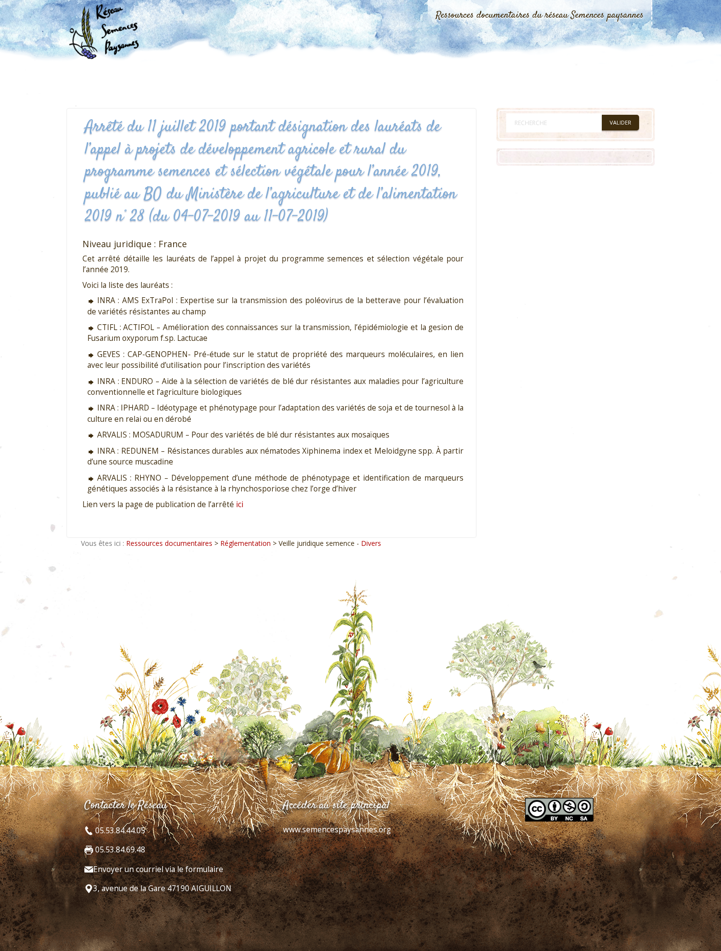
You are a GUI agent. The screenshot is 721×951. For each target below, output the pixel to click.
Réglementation (245, 543)
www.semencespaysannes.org (337, 829)
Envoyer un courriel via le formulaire (158, 869)
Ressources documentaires (169, 543)
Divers (371, 543)
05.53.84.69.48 (119, 850)
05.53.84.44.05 (119, 830)
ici (239, 504)
